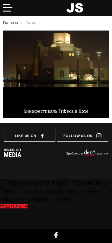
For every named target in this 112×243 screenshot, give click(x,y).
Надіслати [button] (14, 206)
